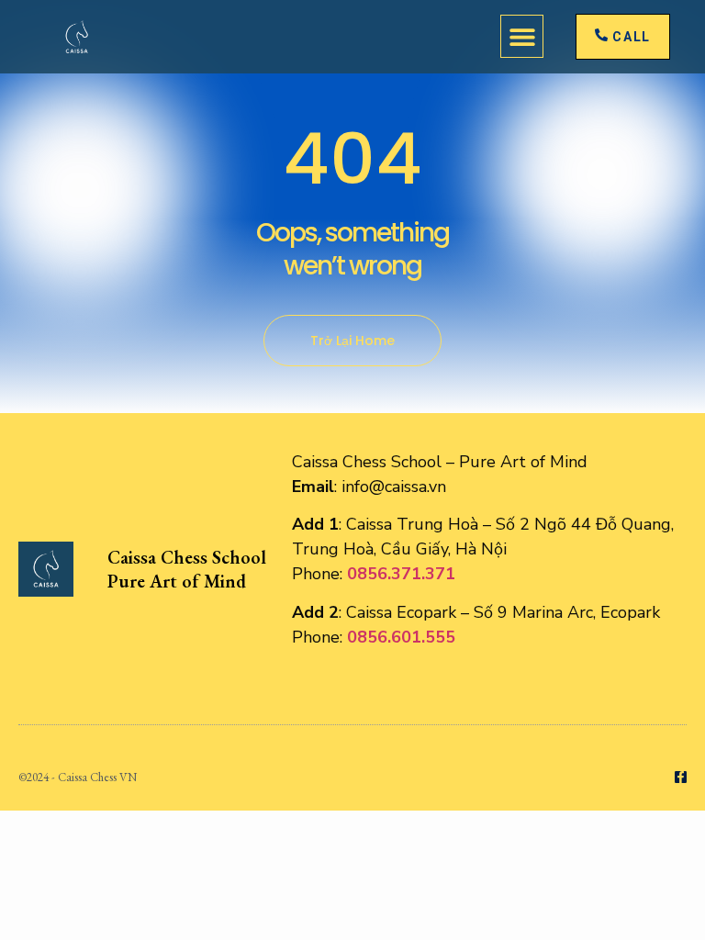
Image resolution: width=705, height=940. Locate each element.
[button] (521, 36)
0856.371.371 (401, 574)
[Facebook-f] (681, 777)
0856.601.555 (401, 637)
